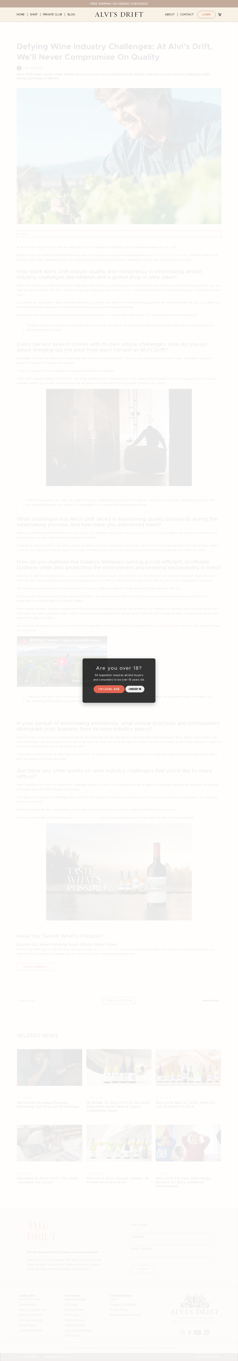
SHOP (33, 14)
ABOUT (170, 14)
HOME (21, 14)
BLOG (71, 14)
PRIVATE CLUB (52, 14)
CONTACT (187, 14)
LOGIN (206, 14)
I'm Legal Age (109, 689)
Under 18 (135, 689)
